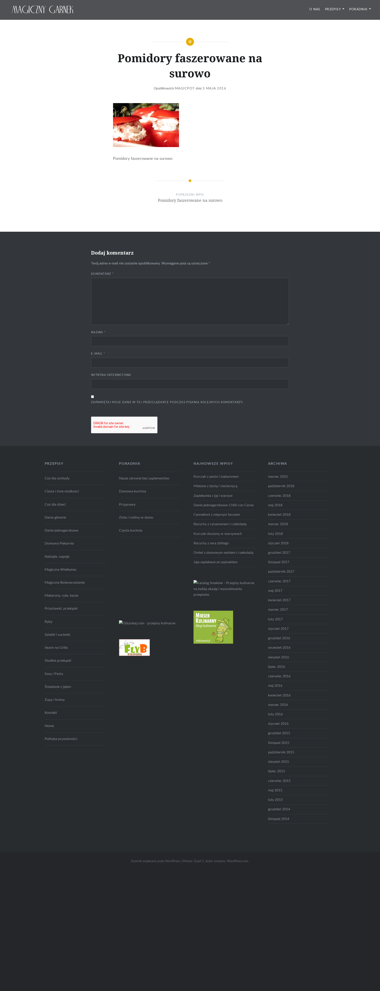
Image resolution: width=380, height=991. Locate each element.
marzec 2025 (278, 476)
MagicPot (185, 88)
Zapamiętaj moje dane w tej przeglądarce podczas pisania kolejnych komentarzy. (167, 402)
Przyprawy (127, 504)
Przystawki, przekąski (61, 608)
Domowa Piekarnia (59, 543)
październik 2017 (281, 571)
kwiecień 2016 (279, 695)
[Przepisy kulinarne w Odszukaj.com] (147, 623)
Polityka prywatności (61, 739)
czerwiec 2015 (279, 781)
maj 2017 (275, 590)
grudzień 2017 (279, 552)
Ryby (48, 621)
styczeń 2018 (278, 543)
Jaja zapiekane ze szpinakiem (216, 562)
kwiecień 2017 (279, 600)
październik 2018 (281, 486)
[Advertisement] (152, 577)
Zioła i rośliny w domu (136, 517)
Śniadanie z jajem (58, 687)
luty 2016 (275, 714)
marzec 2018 (278, 524)
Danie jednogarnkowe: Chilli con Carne (224, 505)
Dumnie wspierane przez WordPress (155, 861)
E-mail (98, 353)
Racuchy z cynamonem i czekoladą (220, 524)
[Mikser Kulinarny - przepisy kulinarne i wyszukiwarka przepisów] (213, 642)
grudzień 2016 (279, 638)
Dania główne (55, 517)
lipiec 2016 (276, 667)
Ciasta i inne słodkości (62, 491)
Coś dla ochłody (57, 478)
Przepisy (333, 9)
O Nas (314, 9)
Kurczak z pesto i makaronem (216, 476)
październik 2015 (281, 752)
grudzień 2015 (279, 733)
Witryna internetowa (111, 375)
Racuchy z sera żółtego (211, 543)
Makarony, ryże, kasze (61, 595)
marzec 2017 (278, 609)
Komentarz (102, 274)
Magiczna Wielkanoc (61, 569)
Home (49, 726)
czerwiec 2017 (279, 581)
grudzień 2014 (279, 809)
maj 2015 (275, 790)
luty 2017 (275, 619)
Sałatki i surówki (57, 634)
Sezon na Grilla (56, 647)
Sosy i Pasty (54, 674)
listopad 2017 (278, 562)
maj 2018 (275, 505)
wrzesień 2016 (279, 647)
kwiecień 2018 (279, 514)
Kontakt (51, 712)
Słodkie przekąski (58, 660)
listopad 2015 (278, 743)
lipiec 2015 (276, 771)
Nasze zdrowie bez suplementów (144, 478)
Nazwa (98, 332)
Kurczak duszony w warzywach (218, 534)
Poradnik (358, 9)
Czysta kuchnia (130, 530)
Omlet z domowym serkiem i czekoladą (223, 552)
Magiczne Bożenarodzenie (65, 582)
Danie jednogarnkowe (61, 530)
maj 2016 (275, 685)
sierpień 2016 (278, 657)
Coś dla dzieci (55, 504)
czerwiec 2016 (279, 676)
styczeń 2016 (278, 723)
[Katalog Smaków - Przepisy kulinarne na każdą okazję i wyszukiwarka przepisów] (224, 594)
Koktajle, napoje (57, 556)
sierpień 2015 (278, 761)
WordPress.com (237, 861)
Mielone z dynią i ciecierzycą (215, 486)
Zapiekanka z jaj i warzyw (213, 495)
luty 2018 (275, 534)
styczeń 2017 (278, 628)
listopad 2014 (278, 819)
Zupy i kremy (55, 699)
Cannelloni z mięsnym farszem (217, 514)
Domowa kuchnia (132, 491)
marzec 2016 (278, 705)
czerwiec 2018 (279, 495)
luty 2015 (275, 800)
